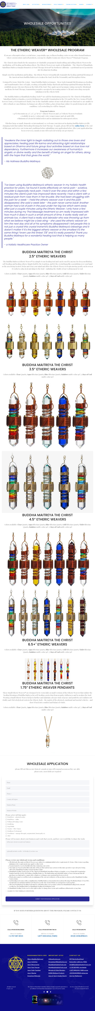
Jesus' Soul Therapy (33, 967)
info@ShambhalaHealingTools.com (80, 964)
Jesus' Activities (32, 962)
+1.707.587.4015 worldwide (77, 967)
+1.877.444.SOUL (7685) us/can (78, 970)
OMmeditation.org (54, 959)
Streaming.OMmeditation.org (57, 962)
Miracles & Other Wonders (56, 970)
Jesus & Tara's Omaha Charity (57, 976)
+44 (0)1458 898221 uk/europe (78, 973)
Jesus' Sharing (31, 973)
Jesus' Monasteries (33, 964)
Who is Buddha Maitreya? (35, 959)
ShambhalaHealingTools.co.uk (57, 967)
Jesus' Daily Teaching (33, 970)
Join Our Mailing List (75, 976)
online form (79, 126)
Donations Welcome (33, 976)
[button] (27, 4)
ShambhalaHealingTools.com (57, 964)
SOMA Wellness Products (56, 973)
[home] (8, 4)
